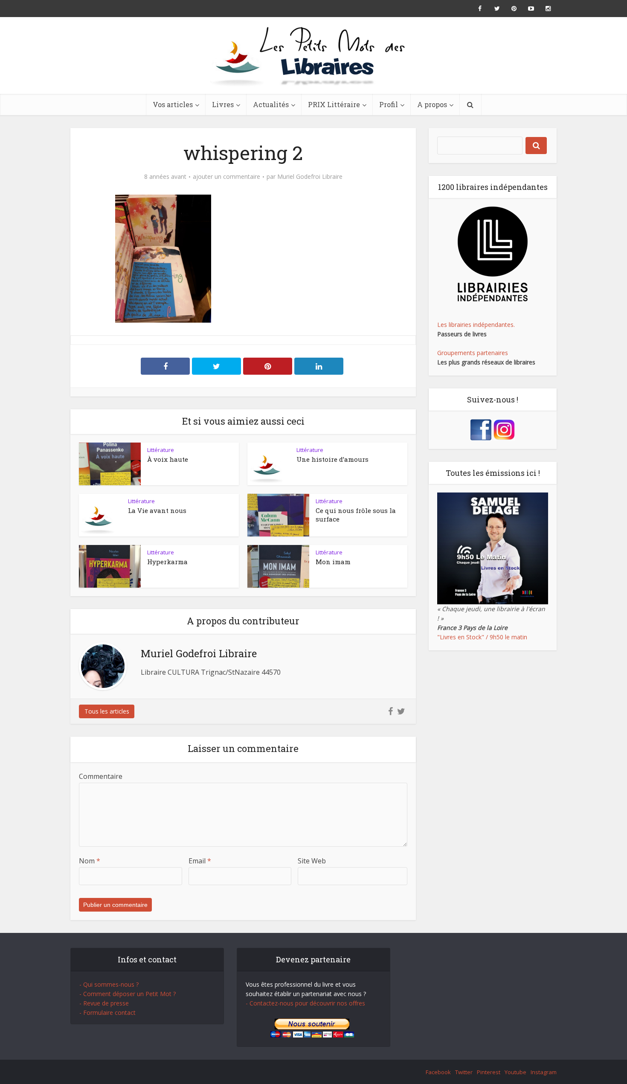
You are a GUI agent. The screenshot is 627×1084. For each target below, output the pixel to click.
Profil (388, 104)
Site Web (312, 860)
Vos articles (173, 104)
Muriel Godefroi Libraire (310, 177)
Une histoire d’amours (332, 459)
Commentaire (100, 776)
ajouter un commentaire (226, 177)
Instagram (544, 1072)
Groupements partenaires (472, 353)
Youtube (515, 1072)
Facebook (438, 1072)
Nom (89, 860)
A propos (432, 104)
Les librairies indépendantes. (476, 325)
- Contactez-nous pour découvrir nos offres (305, 1003)
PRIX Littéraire (334, 104)
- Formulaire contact (107, 1012)
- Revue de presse (104, 1003)
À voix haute (167, 459)
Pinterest (488, 1072)
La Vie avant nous (157, 510)
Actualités (271, 104)
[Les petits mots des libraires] (313, 55)
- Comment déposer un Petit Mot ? (127, 994)
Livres (223, 104)
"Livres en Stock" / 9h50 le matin (482, 637)
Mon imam (333, 561)
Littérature (160, 450)
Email (200, 860)
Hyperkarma (167, 561)
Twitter (464, 1072)
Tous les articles (106, 711)
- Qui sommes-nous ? (109, 984)
